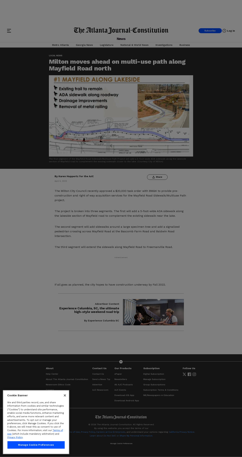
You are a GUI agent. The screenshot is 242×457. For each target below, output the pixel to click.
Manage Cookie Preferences (36, 445)
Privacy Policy (14, 437)
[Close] (65, 395)
